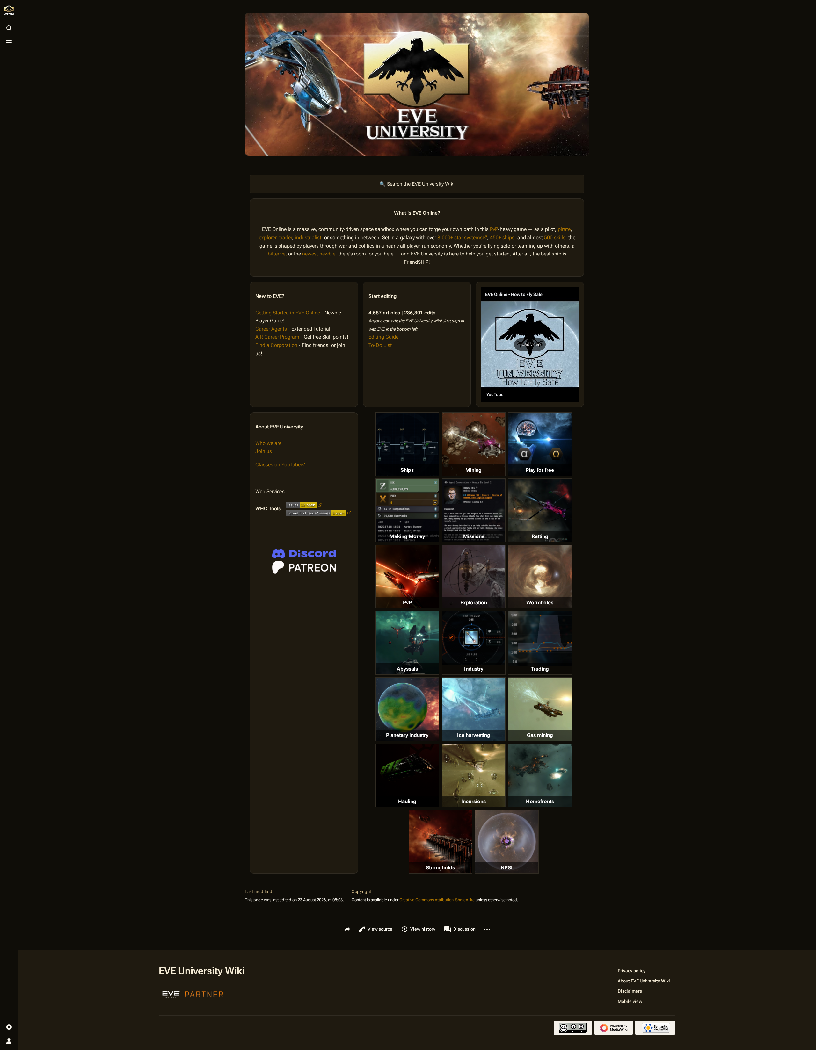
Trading (540, 669)
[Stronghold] (440, 841)
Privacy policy (631, 970)
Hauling (407, 801)
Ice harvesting (473, 735)
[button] (530, 344)
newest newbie (318, 254)
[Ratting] (540, 510)
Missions (473, 536)
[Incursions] (473, 775)
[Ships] (407, 444)
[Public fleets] (506, 841)
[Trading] (540, 638)
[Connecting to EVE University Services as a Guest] (304, 553)
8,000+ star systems (460, 237)
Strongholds (440, 868)
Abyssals (407, 669)
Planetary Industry (407, 735)
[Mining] (473, 444)
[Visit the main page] (9, 10)
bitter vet (277, 254)
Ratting (540, 536)
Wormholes (539, 603)
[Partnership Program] (193, 993)
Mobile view (630, 1001)
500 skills (554, 237)
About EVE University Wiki (644, 980)
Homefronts (540, 801)
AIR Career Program (277, 337)
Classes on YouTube (278, 465)
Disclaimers (630, 991)
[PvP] (407, 576)
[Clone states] (540, 444)
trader (285, 237)
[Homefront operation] (540, 775)
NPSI (507, 868)
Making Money (407, 536)
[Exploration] (473, 576)
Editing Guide (383, 337)
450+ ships (502, 237)
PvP (494, 229)
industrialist (308, 237)
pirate (564, 229)
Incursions (473, 801)
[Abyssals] (407, 642)
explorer (267, 237)
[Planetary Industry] (407, 709)
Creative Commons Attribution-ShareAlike (437, 899)
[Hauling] (407, 775)
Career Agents (271, 329)
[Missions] (473, 510)
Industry (473, 669)
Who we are (268, 443)
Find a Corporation (276, 345)
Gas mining (540, 735)
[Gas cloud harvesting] (540, 709)
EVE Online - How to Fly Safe (514, 294)
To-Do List (380, 345)
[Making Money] (407, 510)
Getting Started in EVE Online (287, 313)
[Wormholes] (540, 576)
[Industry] (473, 638)
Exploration (473, 603)
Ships (407, 470)
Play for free (540, 470)
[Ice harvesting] (473, 709)
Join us (263, 451)
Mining (473, 470)
